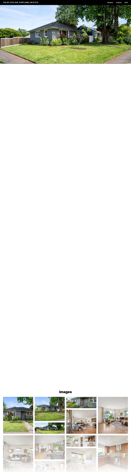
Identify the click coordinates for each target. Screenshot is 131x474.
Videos (119, 2)
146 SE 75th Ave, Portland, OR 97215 (20, 2)
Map (126, 2)
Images (110, 2)
